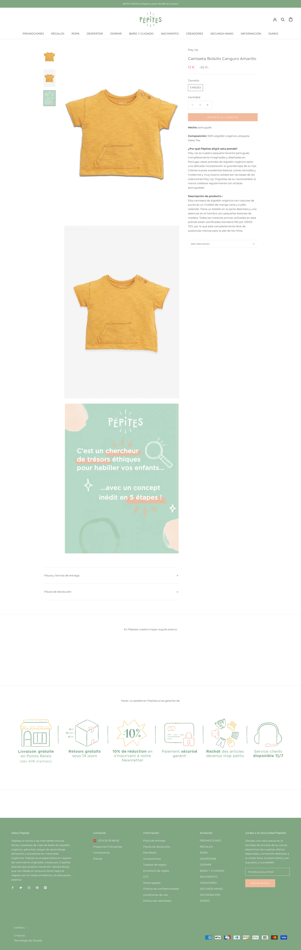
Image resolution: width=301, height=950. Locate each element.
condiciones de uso (155, 894)
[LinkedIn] (45, 887)
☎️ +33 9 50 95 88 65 (106, 840)
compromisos (152, 858)
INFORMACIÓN (251, 33)
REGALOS (57, 33)
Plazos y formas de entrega (61, 575)
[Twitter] (21, 887)
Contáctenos (101, 852)
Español (19, 927)
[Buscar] (283, 19)
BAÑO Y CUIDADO (141, 33)
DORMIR (116, 33)
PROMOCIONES (33, 33)
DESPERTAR (95, 33)
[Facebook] (12, 887)
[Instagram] (29, 887)
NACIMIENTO (170, 33)
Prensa (97, 858)
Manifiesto (150, 852)
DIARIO (273, 33)
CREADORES (194, 33)
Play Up (193, 49)
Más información (200, 243)
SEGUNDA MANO (221, 33)
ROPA (75, 33)
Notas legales (151, 882)
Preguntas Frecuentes (107, 846)
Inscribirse (260, 883)
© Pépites (19, 935)
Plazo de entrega (154, 840)
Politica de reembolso (157, 900)
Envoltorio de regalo (156, 870)
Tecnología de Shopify (28, 940)
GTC (146, 876)
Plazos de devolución (57, 591)
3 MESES (195, 87)
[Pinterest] (37, 887)
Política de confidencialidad (161, 888)
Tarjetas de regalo (154, 864)
